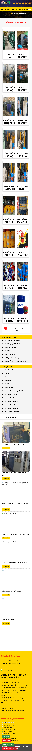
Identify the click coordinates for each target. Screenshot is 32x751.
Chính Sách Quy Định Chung (10, 660)
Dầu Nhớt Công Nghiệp (9, 347)
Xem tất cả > (28, 418)
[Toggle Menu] (29, 9)
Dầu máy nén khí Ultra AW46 (11, 412)
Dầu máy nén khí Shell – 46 (10, 408)
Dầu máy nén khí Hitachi (9, 394)
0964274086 (7, 748)
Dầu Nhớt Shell (6, 380)
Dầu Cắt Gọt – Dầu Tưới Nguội (11, 358)
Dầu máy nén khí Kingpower (10, 401)
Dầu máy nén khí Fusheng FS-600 (12, 391)
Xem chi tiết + (6, 448)
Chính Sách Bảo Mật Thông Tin (11, 663)
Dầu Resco (5, 373)
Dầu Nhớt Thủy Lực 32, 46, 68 (11, 344)
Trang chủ (9, 13)
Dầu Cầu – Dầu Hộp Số (9, 354)
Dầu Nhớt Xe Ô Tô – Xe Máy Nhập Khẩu (14, 361)
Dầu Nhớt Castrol (7, 370)
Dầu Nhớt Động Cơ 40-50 (9, 351)
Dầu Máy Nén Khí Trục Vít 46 (11, 340)
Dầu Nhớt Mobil (6, 377)
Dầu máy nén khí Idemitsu (10, 398)
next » (16, 331)
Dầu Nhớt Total (6, 384)
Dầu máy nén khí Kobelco (10, 405)
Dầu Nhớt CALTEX (7, 387)
